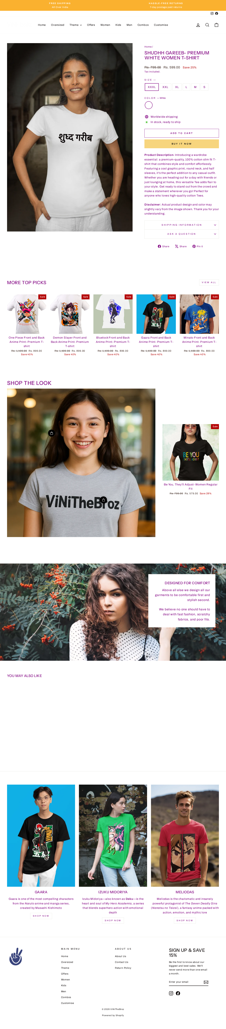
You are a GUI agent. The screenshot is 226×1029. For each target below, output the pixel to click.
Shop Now (113, 920)
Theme (74, 25)
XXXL (152, 87)
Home (42, 25)
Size (150, 80)
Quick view (26, 329)
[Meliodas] (185, 836)
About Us (120, 956)
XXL (165, 87)
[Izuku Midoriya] (113, 836)
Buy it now (182, 144)
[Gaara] (41, 836)
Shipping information (182, 225)
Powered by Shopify (113, 1015)
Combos (143, 25)
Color (155, 98)
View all (209, 282)
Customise (161, 25)
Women (105, 25)
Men (129, 25)
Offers (91, 25)
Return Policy (123, 968)
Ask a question (181, 234)
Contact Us (121, 962)
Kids (118, 25)
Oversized (57, 25)
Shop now (41, 916)
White (148, 105)
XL (177, 87)
